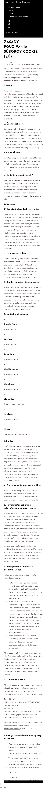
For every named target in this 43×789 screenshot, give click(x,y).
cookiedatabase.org (12, 729)
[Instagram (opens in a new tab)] (9, 24)
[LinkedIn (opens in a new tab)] (9, 27)
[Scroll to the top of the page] (0, 784)
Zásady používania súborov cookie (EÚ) (24, 64)
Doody (6, 782)
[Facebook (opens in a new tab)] (9, 21)
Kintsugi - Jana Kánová (17, 2)
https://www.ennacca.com (15, 94)
